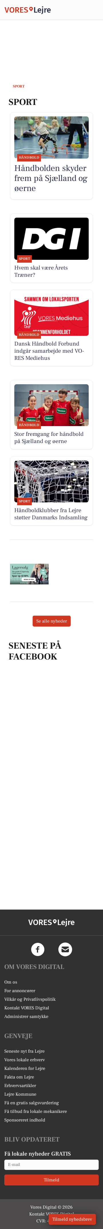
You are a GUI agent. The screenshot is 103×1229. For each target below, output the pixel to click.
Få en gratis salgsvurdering (31, 1103)
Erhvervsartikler (20, 1085)
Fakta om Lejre (19, 1077)
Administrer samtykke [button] (26, 1016)
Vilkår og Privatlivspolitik (30, 999)
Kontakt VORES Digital (26, 1008)
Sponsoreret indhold (24, 1120)
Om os (10, 982)
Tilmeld (51, 1180)
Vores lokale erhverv (24, 1060)
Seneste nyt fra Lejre (24, 1051)
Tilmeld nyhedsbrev (72, 1219)
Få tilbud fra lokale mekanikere (35, 1111)
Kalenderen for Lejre (24, 1068)
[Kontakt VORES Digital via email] (65, 949)
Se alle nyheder (51, 621)
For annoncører (19, 991)
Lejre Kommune (20, 1094)
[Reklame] (29, 574)
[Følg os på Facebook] (38, 949)
